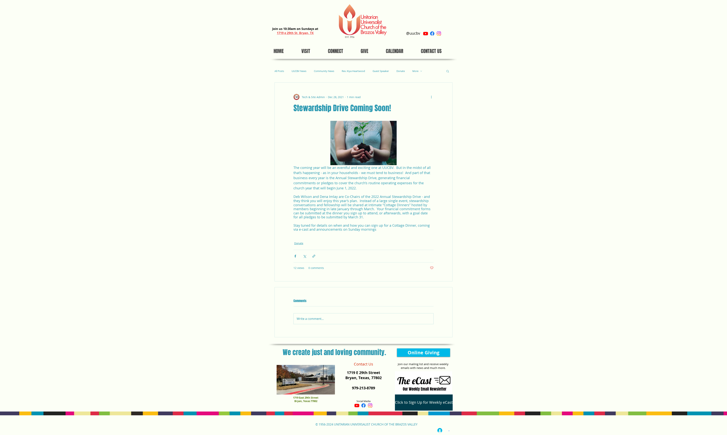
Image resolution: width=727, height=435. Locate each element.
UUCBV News (299, 71)
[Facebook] (432, 33)
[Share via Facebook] (295, 256)
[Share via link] (314, 256)
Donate (400, 71)
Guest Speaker (381, 71)
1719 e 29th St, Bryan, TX (295, 33)
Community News (324, 71)
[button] (447, 71)
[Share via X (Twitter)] (304, 256)
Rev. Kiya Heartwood (353, 71)
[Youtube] (425, 33)
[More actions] (431, 97)
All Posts (279, 71)
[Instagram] (439, 33)
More (415, 71)
